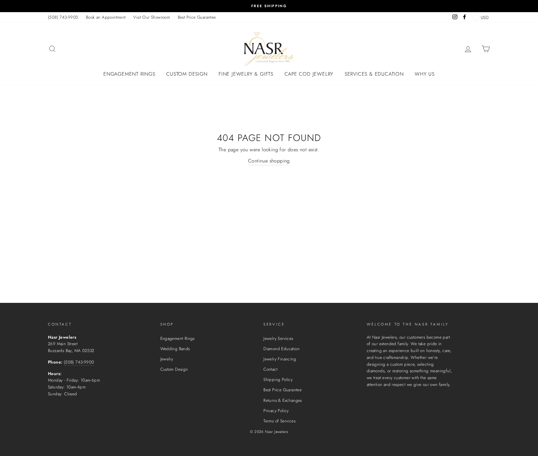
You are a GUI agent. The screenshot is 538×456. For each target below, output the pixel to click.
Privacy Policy (276, 410)
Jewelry (166, 359)
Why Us (425, 74)
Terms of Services (279, 421)
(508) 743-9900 (63, 17)
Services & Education (374, 74)
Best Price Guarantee (197, 17)
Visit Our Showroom (151, 17)
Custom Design (186, 74)
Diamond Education (281, 349)
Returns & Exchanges (282, 400)
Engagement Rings (129, 74)
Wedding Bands (175, 349)
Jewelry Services (278, 338)
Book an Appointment (106, 17)
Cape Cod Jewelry (309, 74)
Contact (270, 369)
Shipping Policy (278, 379)
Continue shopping (269, 160)
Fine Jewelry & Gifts (246, 74)
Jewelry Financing (279, 359)
